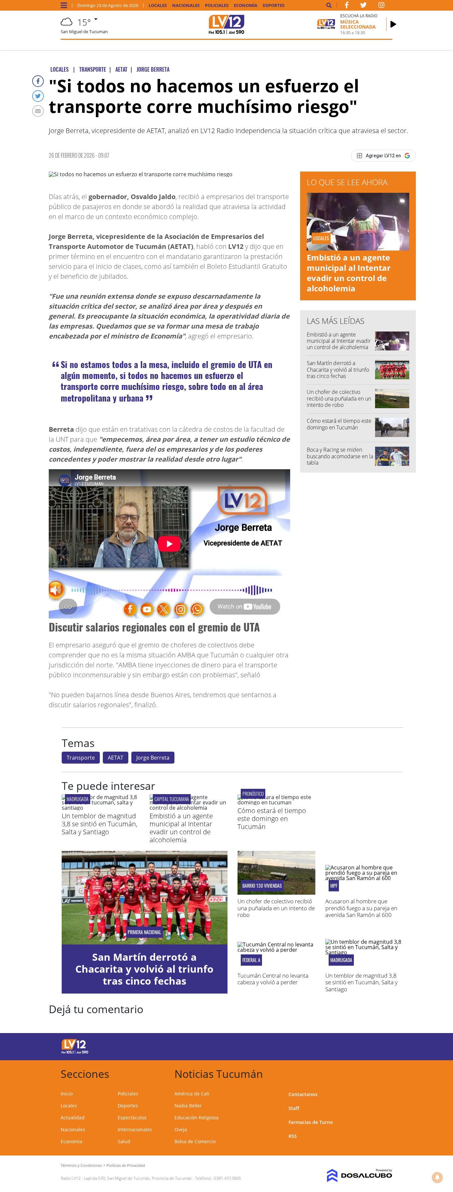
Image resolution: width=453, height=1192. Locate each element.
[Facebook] (38, 81)
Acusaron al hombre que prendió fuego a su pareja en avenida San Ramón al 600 (361, 908)
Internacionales (135, 1129)
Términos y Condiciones (81, 1165)
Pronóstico (253, 793)
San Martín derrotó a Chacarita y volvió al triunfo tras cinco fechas (338, 369)
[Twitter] (38, 96)
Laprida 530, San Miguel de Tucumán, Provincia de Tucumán (138, 1178)
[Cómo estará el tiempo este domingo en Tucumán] (276, 802)
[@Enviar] (38, 111)
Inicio (67, 1093)
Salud (124, 1141)
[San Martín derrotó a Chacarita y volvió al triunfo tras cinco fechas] (144, 897)
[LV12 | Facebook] (346, 6)
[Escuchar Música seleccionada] (393, 24)
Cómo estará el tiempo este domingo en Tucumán (339, 424)
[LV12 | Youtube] (355, 1045)
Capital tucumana (172, 798)
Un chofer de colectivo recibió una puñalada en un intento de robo (339, 398)
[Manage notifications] (437, 1177)
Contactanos (303, 1094)
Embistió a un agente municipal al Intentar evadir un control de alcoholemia (349, 273)
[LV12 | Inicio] (385, 1073)
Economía (245, 5)
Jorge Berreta (152, 757)
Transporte (81, 757)
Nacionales (186, 5)
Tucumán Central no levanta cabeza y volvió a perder (272, 979)
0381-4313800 (227, 1178)
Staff (294, 1108)
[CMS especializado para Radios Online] (355, 1175)
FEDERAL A (251, 960)
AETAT (115, 757)
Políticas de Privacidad (125, 1165)
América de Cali (191, 1093)
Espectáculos (132, 1117)
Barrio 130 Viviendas (262, 885)
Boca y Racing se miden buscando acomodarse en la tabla (340, 456)
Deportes (274, 5)
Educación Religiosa (196, 1117)
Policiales (216, 5)
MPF (333, 885)
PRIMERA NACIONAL (144, 932)
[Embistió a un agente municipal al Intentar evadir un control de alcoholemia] (188, 807)
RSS (293, 1136)
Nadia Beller (188, 1105)
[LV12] (75, 1052)
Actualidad (73, 1117)
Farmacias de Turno (311, 1122)
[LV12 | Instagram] (381, 6)
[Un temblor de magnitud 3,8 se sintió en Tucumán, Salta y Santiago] (101, 807)
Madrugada (78, 798)
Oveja (180, 1129)
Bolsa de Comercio (195, 1141)
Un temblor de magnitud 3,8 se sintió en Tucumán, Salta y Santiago (99, 823)
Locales (158, 5)
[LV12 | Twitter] (363, 6)
